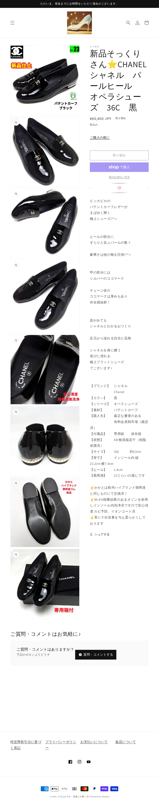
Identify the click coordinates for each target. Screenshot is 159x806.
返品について (125, 742)
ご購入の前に (100, 137)
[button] (12, 22)
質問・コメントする (98, 654)
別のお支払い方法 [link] (119, 177)
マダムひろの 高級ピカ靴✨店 (73, 796)
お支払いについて (94, 742)
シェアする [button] (102, 534)
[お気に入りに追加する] (119, 188)
